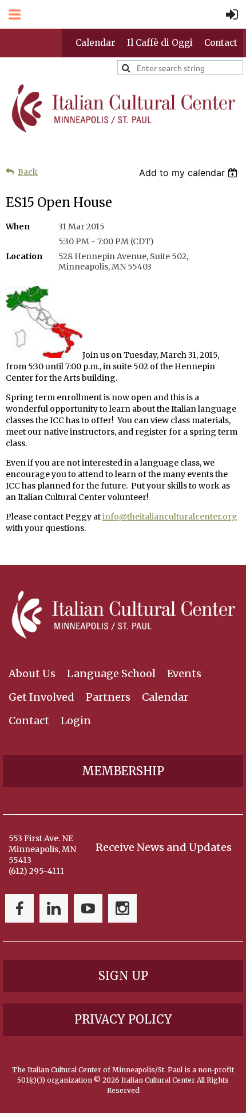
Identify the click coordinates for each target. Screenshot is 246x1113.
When (18, 226)
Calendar (96, 42)
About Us (32, 673)
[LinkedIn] (53, 908)
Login (76, 720)
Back (28, 172)
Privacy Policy (123, 1019)
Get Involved (41, 697)
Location (24, 256)
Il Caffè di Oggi (160, 42)
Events (184, 673)
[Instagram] (122, 908)
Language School (111, 673)
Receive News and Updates (164, 847)
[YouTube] (88, 908)
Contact (220, 42)
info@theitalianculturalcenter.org (169, 516)
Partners (108, 697)
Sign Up (123, 975)
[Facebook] (19, 908)
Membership (123, 771)
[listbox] (189, 172)
